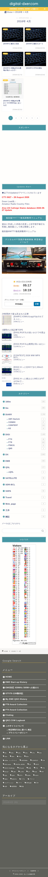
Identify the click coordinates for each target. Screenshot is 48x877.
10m (12, 753)
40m (13, 756)
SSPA (25, 491)
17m (33, 753)
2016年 (13, 651)
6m (25, 408)
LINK (8, 738)
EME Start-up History (16, 682)
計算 (37, 304)
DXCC (37, 764)
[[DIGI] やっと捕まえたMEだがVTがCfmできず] (7, 382)
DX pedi (21, 768)
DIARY (25, 414)
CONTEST (26, 425)
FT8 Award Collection (16, 704)
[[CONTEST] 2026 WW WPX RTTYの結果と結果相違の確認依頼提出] (7, 359)
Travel (25, 497)
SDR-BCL (25, 485)
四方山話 (28, 782)
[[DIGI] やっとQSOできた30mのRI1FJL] (7, 370)
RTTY (21, 775)
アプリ (23, 779)
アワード (32, 779)
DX (25, 454)
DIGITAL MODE (20, 764)
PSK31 (26, 445)
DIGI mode (8, 764)
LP (29, 771)
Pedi (35, 771)
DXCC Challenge (10, 768)
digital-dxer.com (24, 3)
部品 (22, 786)
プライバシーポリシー (18, 733)
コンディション (9, 782)
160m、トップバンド (11, 760)
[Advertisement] (24, 156)
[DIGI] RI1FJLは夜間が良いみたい (29, 344)
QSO (13, 775)
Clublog (9, 715)
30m (6, 756)
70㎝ (20, 756)
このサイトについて (15, 726)
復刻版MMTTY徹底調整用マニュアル (19, 231)
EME (25, 461)
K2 (26, 428)
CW (44, 760)
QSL (25, 467)
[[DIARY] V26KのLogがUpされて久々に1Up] (7, 320)
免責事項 (33, 871)
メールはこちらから (11, 523)
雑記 (25, 517)
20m (40, 753)
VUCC (37, 775)
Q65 (26, 448)
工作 (25, 510)
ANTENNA (24, 760)
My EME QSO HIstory (16, 699)
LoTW (22, 771)
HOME (9, 677)
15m (26, 753)
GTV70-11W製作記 (14, 693)
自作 (6, 786)
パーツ (20, 782)
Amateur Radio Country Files (16, 204)
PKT (42, 771)
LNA (14, 771)
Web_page (25, 504)
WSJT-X (14, 779)
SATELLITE (25, 478)
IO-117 (7, 771)
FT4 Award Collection (16, 710)
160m (25, 402)
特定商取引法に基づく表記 (19, 730)
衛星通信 (14, 786)
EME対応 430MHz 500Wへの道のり (22, 687)
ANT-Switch (26, 419)
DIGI (25, 434)
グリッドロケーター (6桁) (14, 300)
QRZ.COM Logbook (15, 720)
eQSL (26, 472)
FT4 (26, 439)
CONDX (26, 422)
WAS (6, 779)
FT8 (26, 442)
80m (27, 756)
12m (19, 753)
